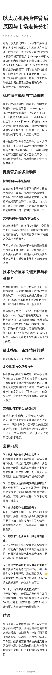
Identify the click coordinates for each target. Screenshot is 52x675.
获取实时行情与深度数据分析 (20, 578)
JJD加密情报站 (29, 671)
